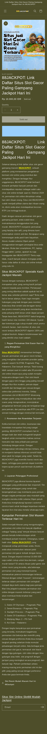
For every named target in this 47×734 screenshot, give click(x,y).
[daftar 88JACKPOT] (23, 131)
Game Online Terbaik (19, 732)
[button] (5, 11)
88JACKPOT (9, 732)
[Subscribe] (42, 707)
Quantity (5, 105)
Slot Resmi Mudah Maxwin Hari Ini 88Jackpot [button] (20, 682)
